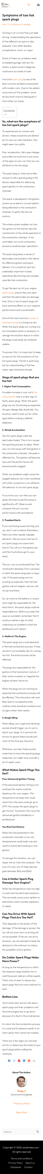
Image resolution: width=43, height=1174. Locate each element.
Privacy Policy (15, 1162)
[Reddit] (29, 1060)
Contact (28, 1167)
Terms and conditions (21, 1158)
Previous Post (21, 1103)
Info (4, 24)
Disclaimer (16, 1167)
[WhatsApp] (34, 1060)
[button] (28, 5)
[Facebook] (9, 1060)
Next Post (21, 1112)
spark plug (17, 79)
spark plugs (8, 292)
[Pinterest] (19, 1060)
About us (30, 1162)
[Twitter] (14, 1060)
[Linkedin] (24, 1060)
